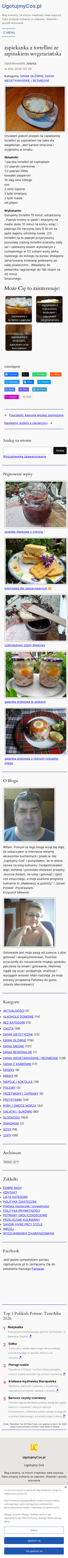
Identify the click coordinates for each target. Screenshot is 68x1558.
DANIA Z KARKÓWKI (17, 1064)
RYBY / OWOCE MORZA (19, 1105)
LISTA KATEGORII (15, 1197)
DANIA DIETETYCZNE (18, 1034)
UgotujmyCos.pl (21, 6)
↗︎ (30, 1336)
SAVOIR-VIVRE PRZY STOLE (22, 1224)
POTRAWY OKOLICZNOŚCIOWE (25, 1215)
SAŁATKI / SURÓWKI (17, 1111)
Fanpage (38, 1269)
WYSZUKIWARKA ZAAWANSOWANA (28, 1233)
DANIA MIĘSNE (13, 1046)
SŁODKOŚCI (11, 1117)
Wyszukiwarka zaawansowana (24, 456)
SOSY (7, 1129)
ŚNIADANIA (11, 1123)
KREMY (8, 1076)
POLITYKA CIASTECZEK (20, 1201)
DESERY (8, 1070)
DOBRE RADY (12, 1188)
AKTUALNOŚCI (13, 1010)
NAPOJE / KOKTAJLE (18, 1082)
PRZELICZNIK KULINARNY (21, 1220)
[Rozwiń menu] (8, 32)
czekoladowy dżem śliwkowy (25, 645)
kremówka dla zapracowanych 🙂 (28, 588)
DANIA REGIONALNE (17, 1052)
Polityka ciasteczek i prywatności (26, 1206)
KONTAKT (10, 1192)
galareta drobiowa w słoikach (25, 702)
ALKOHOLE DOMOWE (18, 1016)
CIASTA (8, 1028)
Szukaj (60, 450)
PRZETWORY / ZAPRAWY (21, 1093)
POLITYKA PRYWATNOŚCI (21, 1210)
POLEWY (9, 1087)
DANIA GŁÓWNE (31, 76)
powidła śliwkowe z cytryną (24, 532)
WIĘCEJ (8, 1229)
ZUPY (7, 1135)
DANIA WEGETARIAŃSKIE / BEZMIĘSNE (30, 1058)
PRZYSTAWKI (12, 1100)
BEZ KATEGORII (14, 1022)
